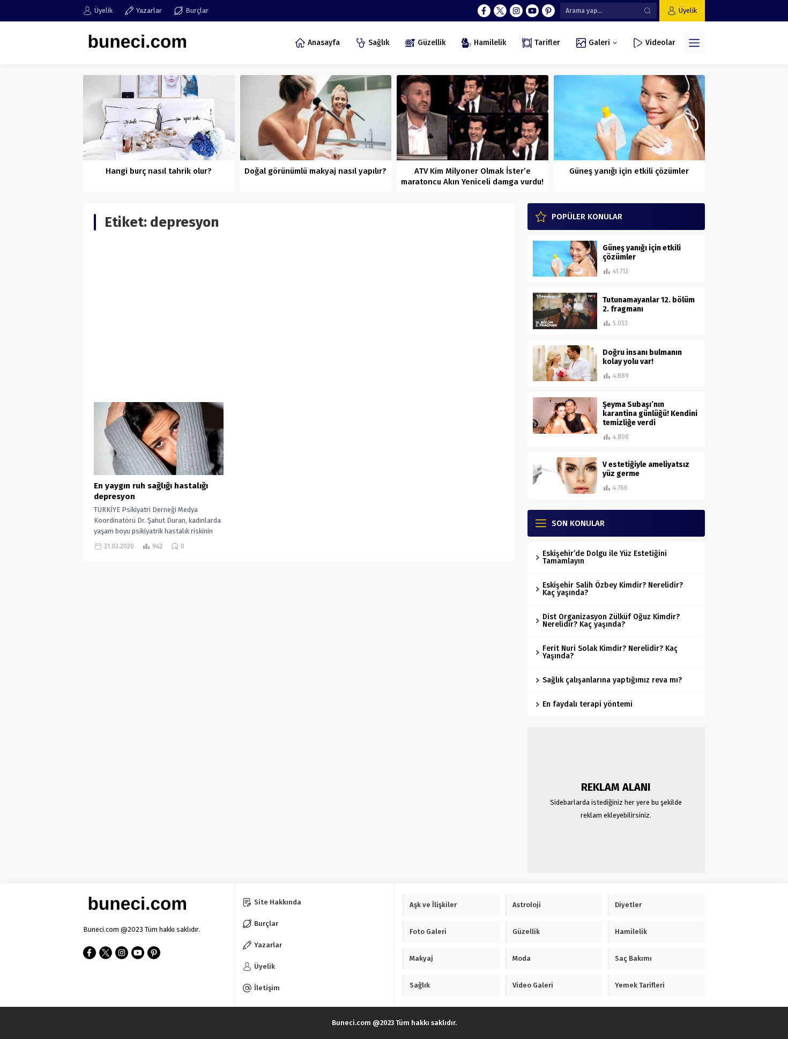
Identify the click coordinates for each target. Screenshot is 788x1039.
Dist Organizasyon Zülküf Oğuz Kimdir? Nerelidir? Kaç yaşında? (611, 620)
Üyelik (688, 10)
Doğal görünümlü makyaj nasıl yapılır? (315, 171)
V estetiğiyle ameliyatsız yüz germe (646, 469)
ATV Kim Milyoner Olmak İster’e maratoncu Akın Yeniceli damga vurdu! (472, 176)
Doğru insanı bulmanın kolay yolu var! (642, 357)
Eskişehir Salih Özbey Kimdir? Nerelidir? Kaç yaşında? (612, 589)
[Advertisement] (299, 316)
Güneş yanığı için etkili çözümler (629, 171)
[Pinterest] (548, 10)
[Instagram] (516, 10)
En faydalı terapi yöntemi (587, 704)
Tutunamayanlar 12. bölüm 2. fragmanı (649, 304)
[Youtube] (532, 10)
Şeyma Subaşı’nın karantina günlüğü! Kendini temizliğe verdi (650, 413)
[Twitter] (500, 10)
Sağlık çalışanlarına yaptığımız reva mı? (612, 680)
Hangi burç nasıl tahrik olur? (159, 171)
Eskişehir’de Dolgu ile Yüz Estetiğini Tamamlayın (604, 557)
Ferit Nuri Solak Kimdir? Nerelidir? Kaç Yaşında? (610, 652)
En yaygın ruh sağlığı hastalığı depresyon (151, 491)
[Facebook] (484, 10)
